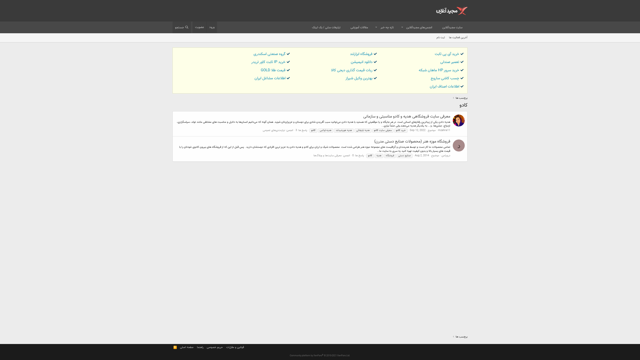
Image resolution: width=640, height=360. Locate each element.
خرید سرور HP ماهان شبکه (439, 70)
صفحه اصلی (187, 347)
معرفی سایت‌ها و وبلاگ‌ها (328, 156)
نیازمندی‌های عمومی (274, 130)
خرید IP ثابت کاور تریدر (268, 62)
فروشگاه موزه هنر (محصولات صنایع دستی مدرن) (412, 141)
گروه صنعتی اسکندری (270, 54)
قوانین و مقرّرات (235, 347)
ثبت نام (440, 38)
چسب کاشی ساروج (445, 78)
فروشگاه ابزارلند (361, 54)
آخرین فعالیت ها (458, 38)
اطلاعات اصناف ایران (444, 87)
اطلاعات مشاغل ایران (270, 78)
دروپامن (446, 156)
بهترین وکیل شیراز (359, 78)
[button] (402, 28)
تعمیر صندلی (449, 62)
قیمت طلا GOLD (273, 70)
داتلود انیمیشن (361, 62)
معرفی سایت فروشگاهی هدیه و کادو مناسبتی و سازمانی (406, 117)
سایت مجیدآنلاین (452, 27)
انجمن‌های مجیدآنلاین (419, 27)
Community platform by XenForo (320, 356)
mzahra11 (444, 130)
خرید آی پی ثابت (447, 54)
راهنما (200, 347)
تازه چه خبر (387, 27)
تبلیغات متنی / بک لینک (326, 27)
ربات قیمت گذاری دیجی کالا (351, 70)
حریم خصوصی (215, 347)
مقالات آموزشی (359, 27)
